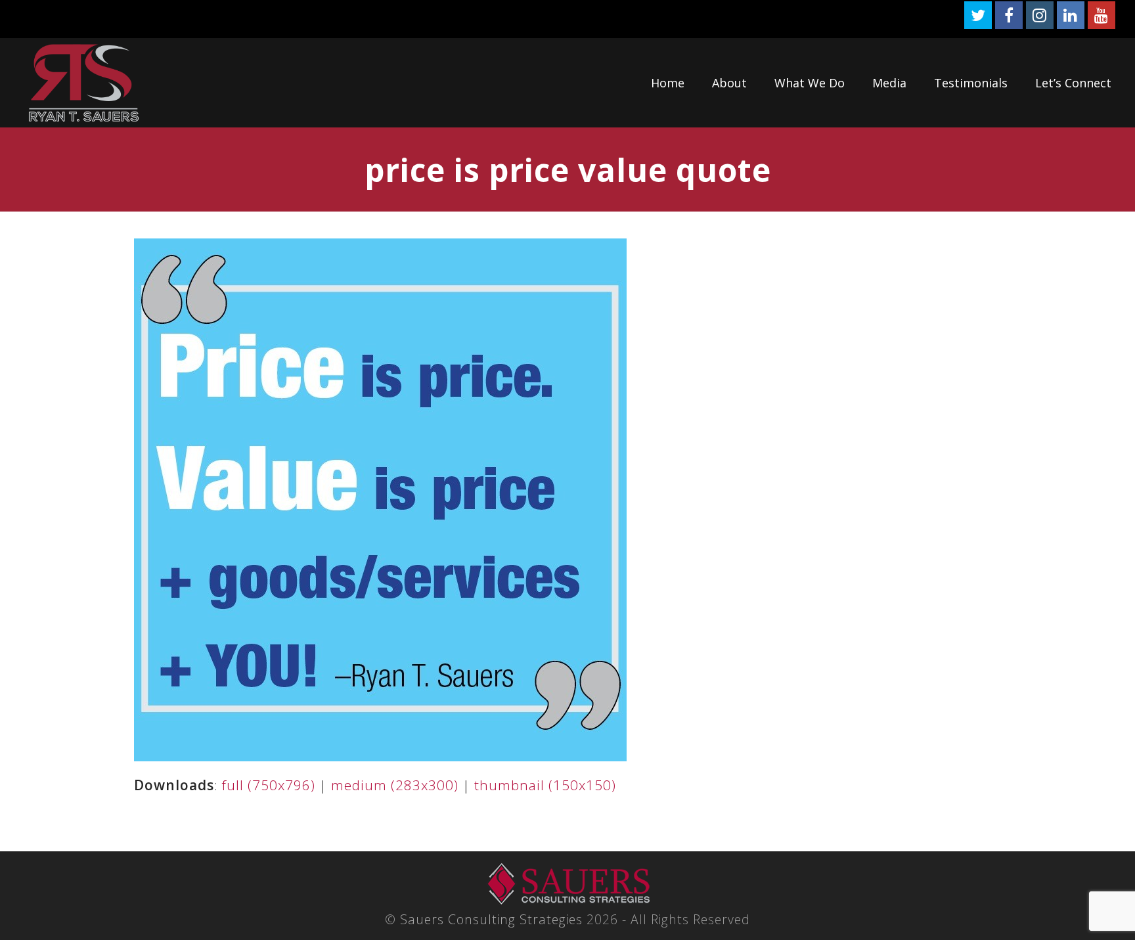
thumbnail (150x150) (545, 785)
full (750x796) (268, 785)
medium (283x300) (394, 785)
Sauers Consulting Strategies (491, 919)
